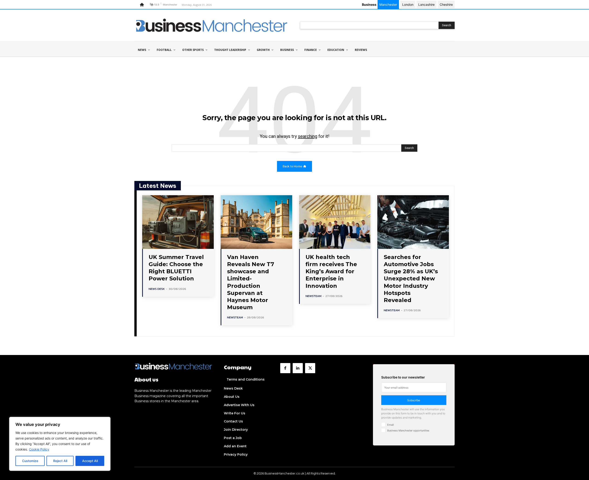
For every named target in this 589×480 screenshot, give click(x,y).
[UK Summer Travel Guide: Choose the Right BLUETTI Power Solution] (178, 222)
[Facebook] (285, 368)
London (407, 4)
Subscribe (413, 400)
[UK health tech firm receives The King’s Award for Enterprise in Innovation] (335, 222)
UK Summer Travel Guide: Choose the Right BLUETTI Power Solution (176, 268)
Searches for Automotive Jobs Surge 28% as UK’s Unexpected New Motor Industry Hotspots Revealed (411, 278)
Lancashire (426, 4)
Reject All (60, 461)
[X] (310, 368)
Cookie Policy (39, 449)
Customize (30, 461)
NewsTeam (235, 317)
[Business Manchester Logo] (211, 25)
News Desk (157, 289)
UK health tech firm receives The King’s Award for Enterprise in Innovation (331, 271)
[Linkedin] (298, 368)
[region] (59, 444)
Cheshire (446, 4)
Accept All (90, 461)
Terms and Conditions (246, 379)
